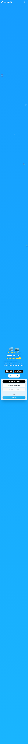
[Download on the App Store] (9, 371)
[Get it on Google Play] (18, 371)
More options (14, 391)
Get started (13, 376)
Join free (14, 397)
